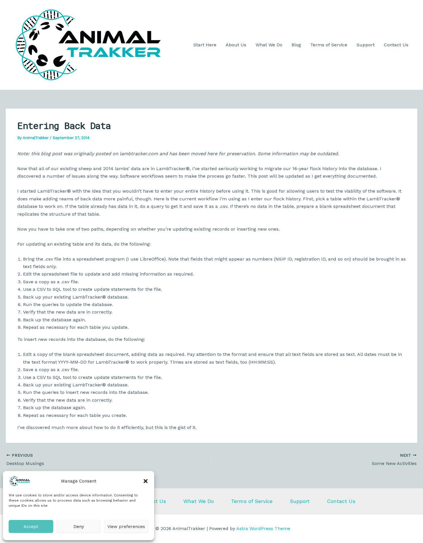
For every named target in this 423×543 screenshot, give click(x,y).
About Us (236, 45)
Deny (78, 526)
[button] (145, 481)
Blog (296, 45)
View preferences (126, 526)
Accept (31, 526)
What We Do (269, 45)
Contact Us (396, 45)
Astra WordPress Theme (263, 528)
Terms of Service (328, 45)
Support (366, 45)
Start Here (204, 45)
